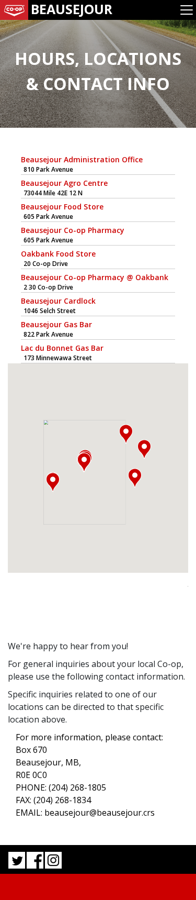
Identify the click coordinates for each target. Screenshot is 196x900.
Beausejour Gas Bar (56, 324)
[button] (53, 482)
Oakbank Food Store (58, 254)
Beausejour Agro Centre (64, 183)
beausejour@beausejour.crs (99, 812)
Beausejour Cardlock (58, 301)
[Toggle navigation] (186, 10)
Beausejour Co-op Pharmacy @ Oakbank (94, 277)
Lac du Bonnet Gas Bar (62, 348)
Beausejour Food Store (62, 207)
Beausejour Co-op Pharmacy (72, 230)
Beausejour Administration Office (82, 159)
